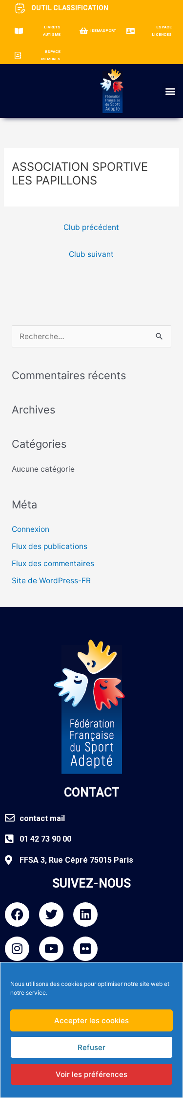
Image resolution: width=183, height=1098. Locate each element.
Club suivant (91, 254)
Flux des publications (49, 546)
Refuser (91, 1047)
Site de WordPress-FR (51, 580)
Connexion (30, 529)
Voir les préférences (91, 1074)
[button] (170, 91)
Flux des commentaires (53, 563)
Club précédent (91, 227)
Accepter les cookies (91, 1020)
